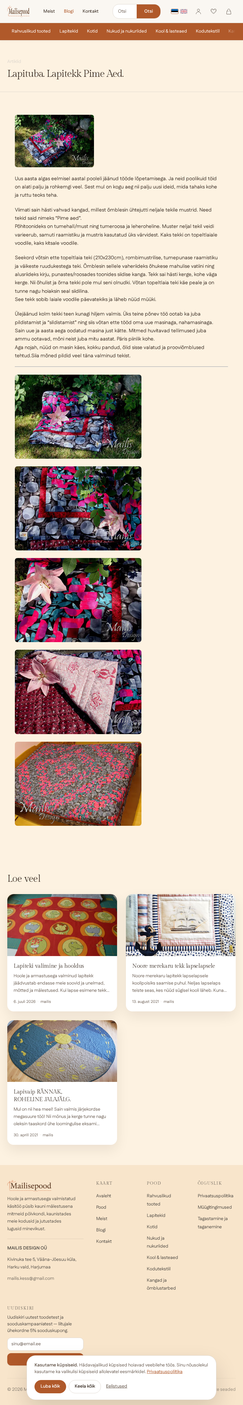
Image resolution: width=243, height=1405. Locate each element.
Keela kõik (85, 1386)
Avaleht (103, 1196)
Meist (49, 11)
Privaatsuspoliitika (216, 1196)
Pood (101, 1207)
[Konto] (198, 11)
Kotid (92, 31)
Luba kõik (50, 1386)
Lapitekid (68, 31)
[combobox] (125, 11)
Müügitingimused (215, 1207)
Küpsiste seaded (219, 1389)
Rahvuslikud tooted (31, 31)
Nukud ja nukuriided (127, 31)
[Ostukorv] (229, 11)
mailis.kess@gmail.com (30, 1278)
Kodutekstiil (208, 31)
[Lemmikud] (214, 11)
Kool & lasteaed (171, 31)
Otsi (148, 11)
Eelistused (116, 1386)
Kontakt (91, 11)
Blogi (69, 11)
